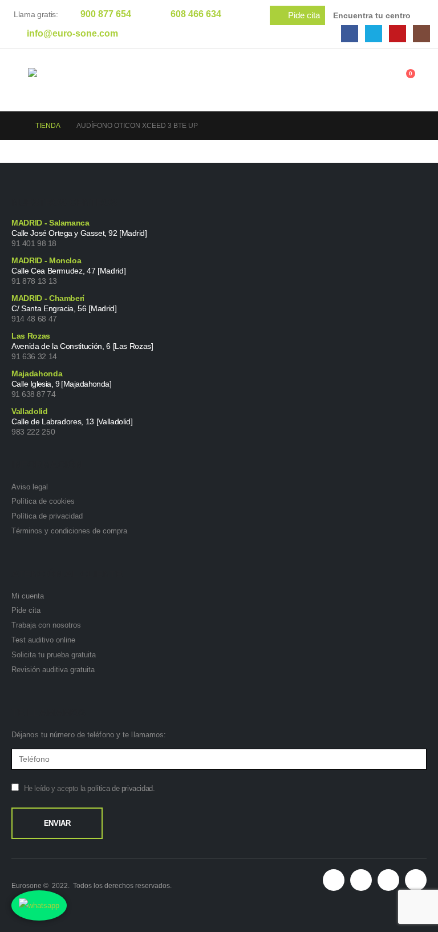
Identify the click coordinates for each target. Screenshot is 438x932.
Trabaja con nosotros (46, 625)
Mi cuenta (27, 596)
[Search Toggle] (347, 82)
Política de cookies (43, 501)
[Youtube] (397, 33)
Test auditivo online (43, 640)
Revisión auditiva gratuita (53, 669)
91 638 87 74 (33, 394)
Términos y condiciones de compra (69, 531)
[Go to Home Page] (15, 125)
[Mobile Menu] (19, 80)
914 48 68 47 (34, 318)
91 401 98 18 (33, 243)
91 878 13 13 (34, 281)
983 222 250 (33, 431)
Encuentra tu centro (372, 15)
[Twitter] (373, 33)
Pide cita (25, 610)
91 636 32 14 (34, 356)
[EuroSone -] (79, 80)
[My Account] (375, 80)
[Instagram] (421, 33)
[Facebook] (349, 33)
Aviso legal (29, 487)
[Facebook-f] (361, 880)
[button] (297, 15)
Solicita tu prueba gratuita (53, 654)
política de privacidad (119, 788)
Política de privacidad (47, 516)
